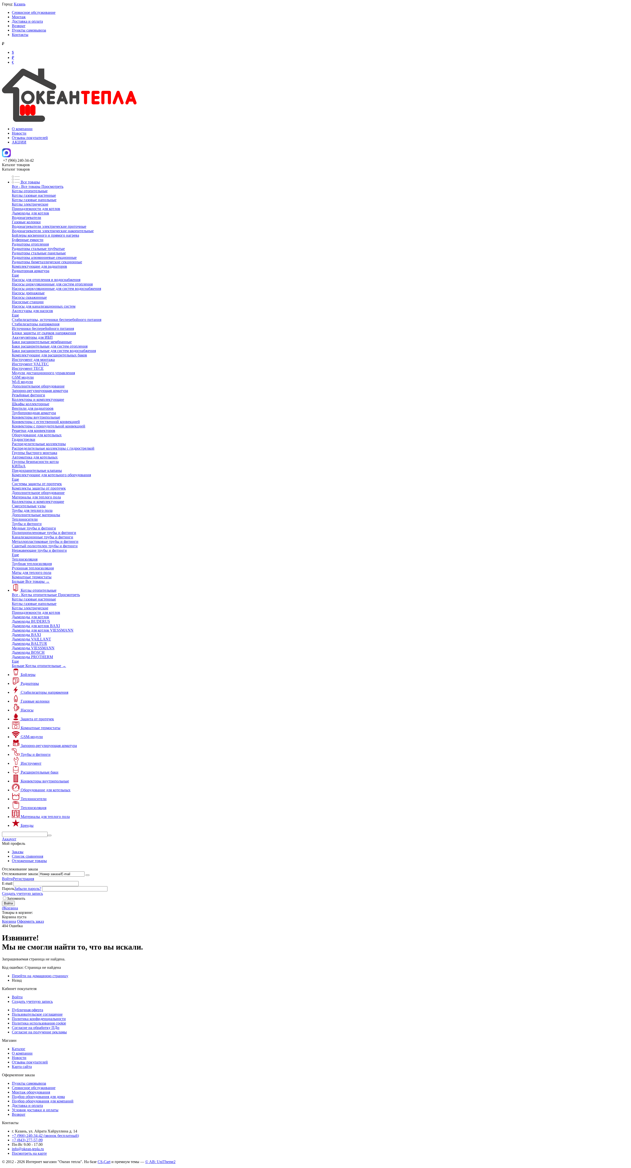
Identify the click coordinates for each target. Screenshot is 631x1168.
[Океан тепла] (69, 120)
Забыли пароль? (27, 888)
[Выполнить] (87, 875)
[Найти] (50, 835)
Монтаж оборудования (31, 1092)
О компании (22, 129)
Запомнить (16, 898)
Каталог (18, 1049)
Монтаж (19, 17)
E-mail (7, 883)
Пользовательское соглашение (37, 1014)
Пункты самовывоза (29, 30)
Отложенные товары (29, 861)
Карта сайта (22, 1066)
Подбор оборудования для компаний (42, 1101)
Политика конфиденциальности (39, 1019)
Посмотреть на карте (29, 1153)
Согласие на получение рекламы (39, 1032)
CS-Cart (104, 1162)
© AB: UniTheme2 (160, 1162)
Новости (19, 133)
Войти (7, 879)
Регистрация (23, 879)
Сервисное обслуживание (33, 12)
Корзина (9, 921)
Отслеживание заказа (20, 874)
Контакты (20, 35)
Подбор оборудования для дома (38, 1097)
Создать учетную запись (22, 893)
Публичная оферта (27, 1010)
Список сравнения (27, 856)
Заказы (17, 852)
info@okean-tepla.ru (28, 1149)
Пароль (8, 888)
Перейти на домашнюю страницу (40, 976)
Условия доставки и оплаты (35, 1110)
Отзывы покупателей (30, 138)
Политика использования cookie (39, 1023)
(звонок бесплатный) (45, 1135)
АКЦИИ (19, 142)
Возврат (18, 26)
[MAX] (6, 156)
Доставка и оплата (27, 21)
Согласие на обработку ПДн (35, 1028)
